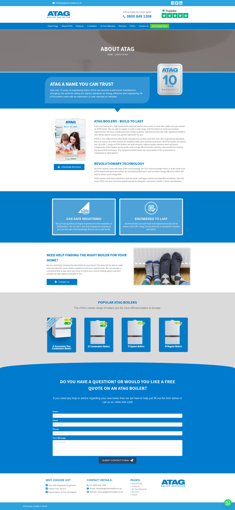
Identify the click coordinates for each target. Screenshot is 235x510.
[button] (69, 167)
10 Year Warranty (107, 26)
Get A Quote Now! (159, 26)
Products (80, 26)
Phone (56, 429)
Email (55, 420)
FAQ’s (132, 26)
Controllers (92, 26)
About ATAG (67, 26)
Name (55, 412)
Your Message (59, 438)
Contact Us (143, 26)
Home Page (53, 26)
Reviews (122, 26)
